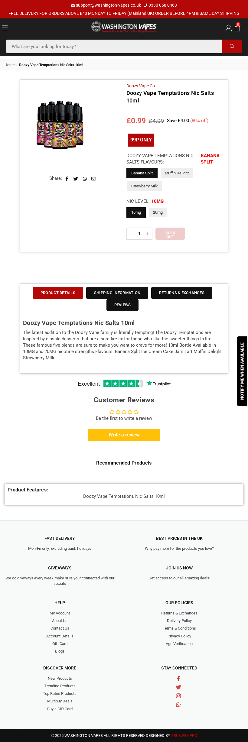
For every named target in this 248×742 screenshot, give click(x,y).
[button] (236, 27)
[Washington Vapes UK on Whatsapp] (178, 704)
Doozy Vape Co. (141, 85)
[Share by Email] (93, 178)
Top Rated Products (60, 693)
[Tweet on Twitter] (75, 178)
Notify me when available (242, 371)
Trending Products (60, 686)
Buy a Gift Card (60, 709)
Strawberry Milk (144, 186)
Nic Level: (145, 201)
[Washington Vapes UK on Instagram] (178, 696)
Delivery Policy (179, 620)
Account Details (59, 636)
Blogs (60, 651)
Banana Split (142, 173)
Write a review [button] (124, 435)
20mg (158, 212)
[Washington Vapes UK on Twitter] (178, 687)
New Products (60, 678)
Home (10, 65)
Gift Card (59, 643)
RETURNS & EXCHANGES (181, 292)
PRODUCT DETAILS (58, 292)
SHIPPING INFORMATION (117, 292)
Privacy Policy (179, 636)
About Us (59, 620)
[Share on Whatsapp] (85, 178)
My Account (60, 613)
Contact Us (60, 628)
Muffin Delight (177, 173)
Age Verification (179, 643)
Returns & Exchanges (179, 613)
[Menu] (5, 27)
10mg (136, 212)
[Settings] (227, 27)
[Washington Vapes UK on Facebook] (178, 679)
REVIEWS (122, 305)
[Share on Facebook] (67, 178)
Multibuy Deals (60, 701)
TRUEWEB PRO (184, 735)
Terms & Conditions (179, 628)
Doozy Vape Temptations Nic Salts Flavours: (173, 159)
